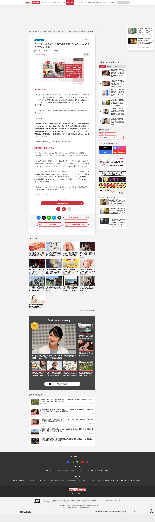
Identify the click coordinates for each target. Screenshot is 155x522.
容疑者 (55, 51)
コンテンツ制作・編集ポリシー (70, 480)
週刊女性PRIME (33, 31)
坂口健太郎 (104, 137)
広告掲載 (83, 480)
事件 (49, 31)
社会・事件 (70, 2)
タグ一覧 (105, 2)
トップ (44, 2)
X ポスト (43, 217)
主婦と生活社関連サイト (77, 493)
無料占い (112, 2)
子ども (45, 51)
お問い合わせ (123, 480)
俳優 (102, 134)
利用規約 (21, 480)
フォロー (105, 147)
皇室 (63, 2)
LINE (48, 216)
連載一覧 (98, 2)
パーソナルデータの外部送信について (50, 480)
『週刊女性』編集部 (39, 54)
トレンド (83, 2)
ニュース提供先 (91, 480)
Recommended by (84, 310)
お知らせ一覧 (114, 480)
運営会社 (15, 480)
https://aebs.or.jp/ (84, 502)
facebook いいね (39, 218)
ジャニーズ (53, 471)
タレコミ (100, 480)
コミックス (91, 2)
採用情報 (106, 480)
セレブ (113, 137)
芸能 (49, 2)
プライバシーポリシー (32, 480)
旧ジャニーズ (56, 2)
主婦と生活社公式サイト (136, 480)
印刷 (87, 54)
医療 (54, 31)
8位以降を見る (62, 384)
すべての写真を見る (62, 203)
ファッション (111, 134)
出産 (50, 51)
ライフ (77, 2)
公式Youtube (120, 152)
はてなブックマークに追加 (54, 218)
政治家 (121, 137)
